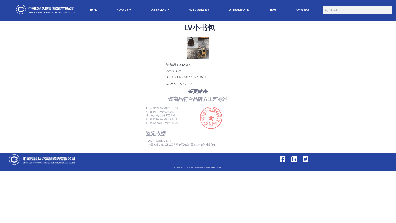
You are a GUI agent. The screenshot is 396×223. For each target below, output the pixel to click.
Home (93, 9)
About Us (122, 9)
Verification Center (239, 9)
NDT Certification (199, 9)
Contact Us (303, 9)
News (273, 9)
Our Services (158, 9)
